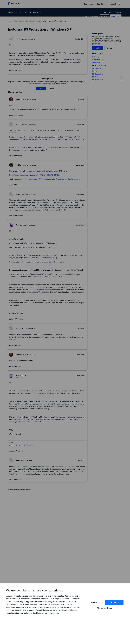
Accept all (114, 602)
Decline (94, 602)
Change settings (104, 608)
